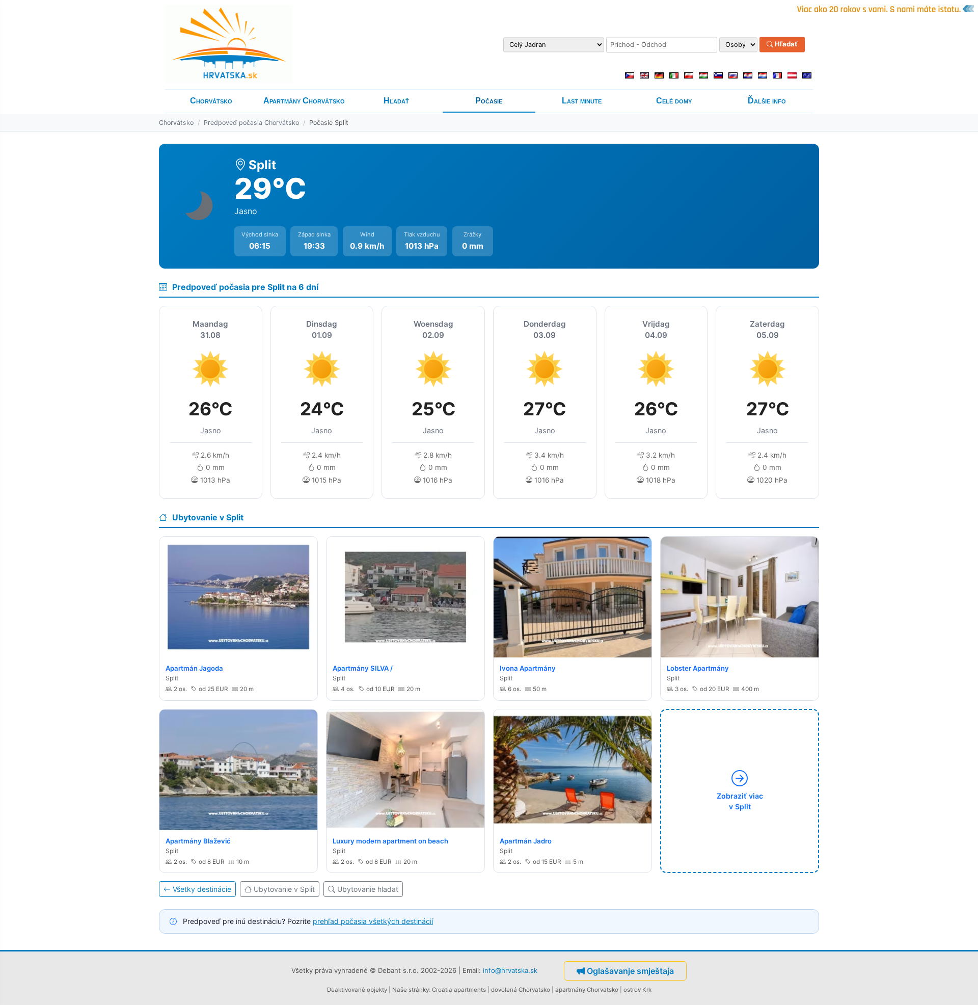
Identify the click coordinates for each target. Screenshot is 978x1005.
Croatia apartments (459, 989)
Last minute (582, 100)
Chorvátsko (211, 100)
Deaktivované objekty (357, 989)
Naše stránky (410, 989)
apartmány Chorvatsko (586, 989)
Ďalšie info (767, 100)
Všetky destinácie (202, 889)
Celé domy (674, 100)
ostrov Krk (637, 989)
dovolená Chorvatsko (520, 989)
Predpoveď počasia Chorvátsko (251, 122)
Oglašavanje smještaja (630, 971)
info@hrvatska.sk (510, 970)
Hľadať (785, 44)
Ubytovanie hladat (367, 889)
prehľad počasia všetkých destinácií (373, 921)
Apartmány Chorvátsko (304, 100)
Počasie (488, 100)
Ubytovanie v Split (284, 889)
